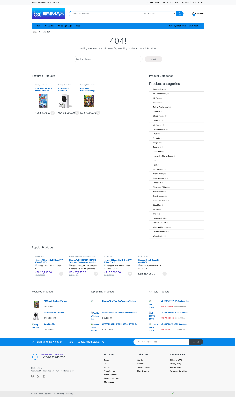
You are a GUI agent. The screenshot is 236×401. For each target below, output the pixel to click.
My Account (199, 2)
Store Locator (154, 2)
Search (153, 59)
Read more (130, 274)
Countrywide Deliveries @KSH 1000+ (184, 26)
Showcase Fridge (160, 187)
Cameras (156, 111)
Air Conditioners (159, 94)
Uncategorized (159, 218)
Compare (140, 364)
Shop (187, 2)
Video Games (90, 85)
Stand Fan (157, 205)
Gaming (37, 85)
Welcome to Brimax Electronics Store (45, 2)
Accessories (157, 89)
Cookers (156, 120)
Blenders (156, 103)
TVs (154, 214)
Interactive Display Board (163, 156)
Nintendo (44, 85)
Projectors (157, 183)
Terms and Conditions (178, 371)
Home (39, 26)
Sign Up (196, 342)
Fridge (155, 143)
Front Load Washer (75, 256)
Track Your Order (172, 2)
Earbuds (156, 138)
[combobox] (106, 13)
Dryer (155, 134)
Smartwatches (158, 196)
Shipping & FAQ (143, 367)
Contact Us (49, 26)
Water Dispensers (160, 232)
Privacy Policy (175, 364)
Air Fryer (156, 98)
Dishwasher (157, 125)
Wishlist (140, 360)
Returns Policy (175, 367)
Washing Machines (160, 227)
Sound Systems (159, 200)
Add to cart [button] (53, 113)
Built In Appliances (160, 107)
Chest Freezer (158, 116)
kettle (155, 165)
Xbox (65, 85)
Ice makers (157, 151)
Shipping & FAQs (65, 26)
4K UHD (37, 256)
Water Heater (158, 236)
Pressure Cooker (159, 178)
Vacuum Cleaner (159, 223)
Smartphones (158, 191)
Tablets (156, 209)
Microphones (158, 169)
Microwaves (157, 174)
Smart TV (141, 256)
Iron (154, 160)
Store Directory (143, 371)
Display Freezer (159, 129)
